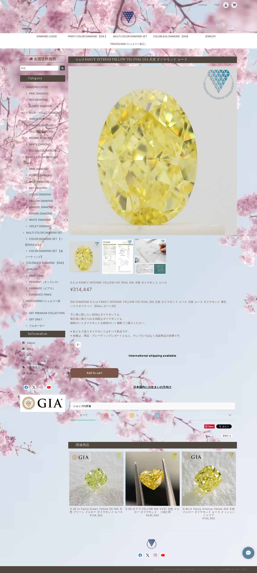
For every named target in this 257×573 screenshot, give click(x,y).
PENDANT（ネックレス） (44, 281)
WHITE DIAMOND (40, 144)
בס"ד (216, 4)
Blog (177, 4)
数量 (72, 345)
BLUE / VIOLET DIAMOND (45, 112)
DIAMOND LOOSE (47, 36)
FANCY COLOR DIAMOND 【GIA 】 (87, 36)
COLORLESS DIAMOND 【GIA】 (171, 36)
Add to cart (94, 373)
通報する (227, 435)
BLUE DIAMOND (39, 181)
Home (151, 4)
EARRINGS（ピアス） (42, 288)
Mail (189, 4)
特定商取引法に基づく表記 (43, 367)
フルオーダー (37, 325)
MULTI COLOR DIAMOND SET (130, 36)
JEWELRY (210, 36)
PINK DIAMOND (38, 93)
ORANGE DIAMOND (41, 125)
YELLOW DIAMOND (41, 200)
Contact (202, 4)
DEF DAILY (35, 319)
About (164, 4)
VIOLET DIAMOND (40, 226)
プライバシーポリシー (40, 361)
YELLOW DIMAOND (41, 131)
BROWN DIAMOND (40, 138)
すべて (84, 415)
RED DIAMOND (38, 99)
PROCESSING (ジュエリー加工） (128, 43)
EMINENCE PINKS (40, 294)
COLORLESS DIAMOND (43, 150)
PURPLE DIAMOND (40, 106)
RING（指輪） (37, 275)
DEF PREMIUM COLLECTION (47, 313)
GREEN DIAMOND (40, 118)
